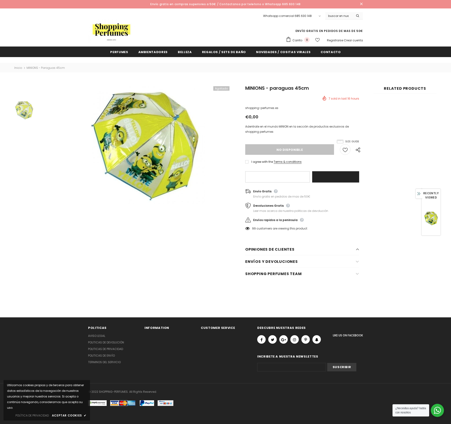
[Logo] (111, 31)
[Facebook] (261, 339)
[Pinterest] (305, 339)
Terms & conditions (288, 162)
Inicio (18, 68)
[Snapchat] (316, 339)
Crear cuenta (353, 40)
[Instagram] (294, 339)
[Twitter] (272, 339)
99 (254, 228)
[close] (361, 4)
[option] (146, 145)
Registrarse (335, 40)
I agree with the (262, 162)
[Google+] (283, 339)
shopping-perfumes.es (261, 108)
